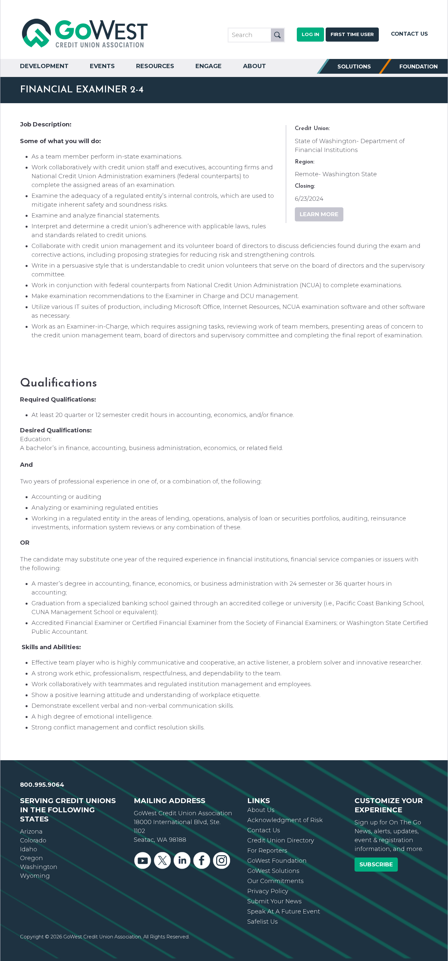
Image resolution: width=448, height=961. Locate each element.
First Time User (352, 34)
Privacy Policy (267, 891)
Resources (155, 66)
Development (44, 66)
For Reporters (267, 850)
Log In (310, 34)
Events (102, 66)
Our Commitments (275, 881)
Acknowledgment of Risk (285, 820)
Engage (208, 66)
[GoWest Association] (85, 47)
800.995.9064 (42, 784)
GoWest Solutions (273, 871)
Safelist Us (262, 921)
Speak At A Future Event (283, 911)
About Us (261, 810)
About (254, 66)
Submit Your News (274, 901)
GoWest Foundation (277, 860)
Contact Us (409, 33)
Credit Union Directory (280, 840)
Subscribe (376, 864)
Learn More (319, 214)
